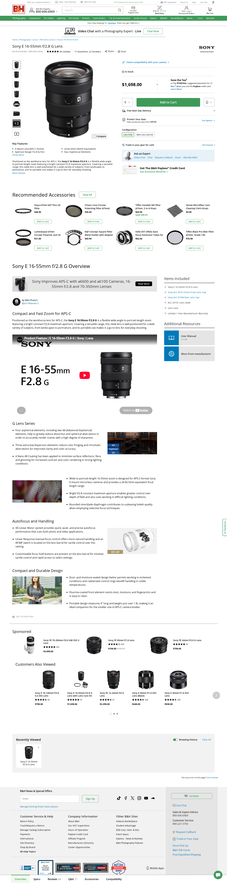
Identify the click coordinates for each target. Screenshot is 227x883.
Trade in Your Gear (188, 838)
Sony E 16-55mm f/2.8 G (67, 40)
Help (194, 2)
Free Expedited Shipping (187, 854)
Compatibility (114, 879)
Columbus (112, 23)
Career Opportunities (79, 847)
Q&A (72, 879)
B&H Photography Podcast (129, 842)
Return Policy (27, 821)
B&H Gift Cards (181, 850)
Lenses (35, 40)
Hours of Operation (78, 829)
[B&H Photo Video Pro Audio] (19, 9)
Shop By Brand (27, 847)
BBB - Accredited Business (28, 868)
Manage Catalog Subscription (35, 829)
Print (123, 51)
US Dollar (194, 796)
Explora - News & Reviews (129, 838)
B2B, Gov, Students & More (38, 2)
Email (25, 799)
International (27, 838)
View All (87, 194)
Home (15, 40)
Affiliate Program (76, 838)
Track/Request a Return (32, 825)
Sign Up (90, 798)
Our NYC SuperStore (78, 825)
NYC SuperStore (170, 2)
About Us (184, 2)
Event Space (122, 834)
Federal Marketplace (126, 821)
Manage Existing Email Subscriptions (39, 806)
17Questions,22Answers (87, 51)
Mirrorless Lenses (48, 40)
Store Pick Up (180, 845)
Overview (20, 879)
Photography (24, 40)
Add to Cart (168, 102)
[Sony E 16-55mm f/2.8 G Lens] (68, 99)
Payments (25, 834)
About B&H (73, 821)
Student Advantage (126, 825)
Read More (143, 283)
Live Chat (203, 2)
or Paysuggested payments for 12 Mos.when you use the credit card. (191, 84)
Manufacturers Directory (81, 842)
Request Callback (186, 832)
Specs (37, 879)
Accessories (92, 879)
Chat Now (153, 31)
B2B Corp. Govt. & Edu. (128, 829)
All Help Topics (28, 851)
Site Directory (27, 842)
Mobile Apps (157, 868)
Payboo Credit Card (78, 834)
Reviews (54, 879)
